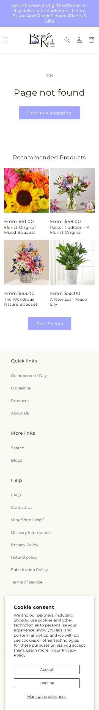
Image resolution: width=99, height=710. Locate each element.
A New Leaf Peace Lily (68, 302)
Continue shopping (50, 112)
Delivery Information (31, 532)
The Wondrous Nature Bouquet (20, 302)
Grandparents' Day (29, 375)
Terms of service (26, 582)
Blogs (16, 460)
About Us (20, 413)
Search (17, 447)
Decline (47, 683)
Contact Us (21, 507)
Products (20, 400)
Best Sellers (49, 323)
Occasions (21, 388)
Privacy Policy (24, 544)
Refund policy (24, 557)
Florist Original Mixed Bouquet (20, 230)
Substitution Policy (29, 569)
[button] (67, 40)
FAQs (16, 495)
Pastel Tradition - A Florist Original (70, 230)
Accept (47, 669)
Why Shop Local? (28, 519)
